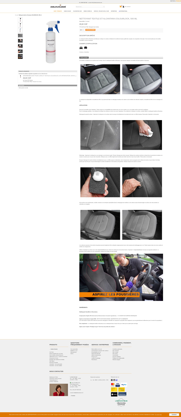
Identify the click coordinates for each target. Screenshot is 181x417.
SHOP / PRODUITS (58, 11)
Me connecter (116, 350)
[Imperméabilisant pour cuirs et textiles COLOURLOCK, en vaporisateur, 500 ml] (20, 76)
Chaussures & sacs (53, 358)
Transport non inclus (36, 81)
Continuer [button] (174, 414)
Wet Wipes (51, 361)
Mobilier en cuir (74, 350)
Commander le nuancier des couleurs (100, 350)
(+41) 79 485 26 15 (75, 382)
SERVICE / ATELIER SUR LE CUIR (101, 11)
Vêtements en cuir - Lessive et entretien (58, 356)
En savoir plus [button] (158, 414)
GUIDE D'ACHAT (67, 11)
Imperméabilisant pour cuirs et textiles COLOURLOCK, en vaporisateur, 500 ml (49, 75)
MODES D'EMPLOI (88, 11)
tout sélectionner (43, 73)
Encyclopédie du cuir (96, 352)
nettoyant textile (110, 60)
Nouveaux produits (53, 362)
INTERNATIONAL (123, 11)
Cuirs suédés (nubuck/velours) (56, 355)
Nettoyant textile (84, 312)
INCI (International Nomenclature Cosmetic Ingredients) (103, 315)
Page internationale (96, 353)
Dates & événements (96, 355)
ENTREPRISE (114, 11)
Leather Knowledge (96, 358)
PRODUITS (53, 345)
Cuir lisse (51, 352)
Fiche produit (84, 57)
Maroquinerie (74, 352)
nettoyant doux (110, 323)
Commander (115, 355)
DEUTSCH (172, 1)
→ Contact (72, 395)
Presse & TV (94, 356)
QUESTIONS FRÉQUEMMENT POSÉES (80, 344)
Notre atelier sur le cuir (97, 349)
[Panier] (120, 6)
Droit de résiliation (117, 356)
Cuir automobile (74, 349)
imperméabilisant (102, 249)
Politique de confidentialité (118, 358)
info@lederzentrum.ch (96, 2)
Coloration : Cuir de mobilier (55, 365)
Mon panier (115, 353)
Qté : (81, 29)
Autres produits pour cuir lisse (56, 353)
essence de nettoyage (134, 245)
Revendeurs (94, 359)
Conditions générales (117, 349)
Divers (72, 353)
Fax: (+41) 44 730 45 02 (75, 389)
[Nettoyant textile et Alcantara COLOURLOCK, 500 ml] (52, 42)
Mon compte (115, 352)
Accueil (16, 15)
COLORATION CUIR (77, 11)
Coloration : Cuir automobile (55, 364)
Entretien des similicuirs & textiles (56, 359)
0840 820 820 (84, 2)
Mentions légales (116, 359)
